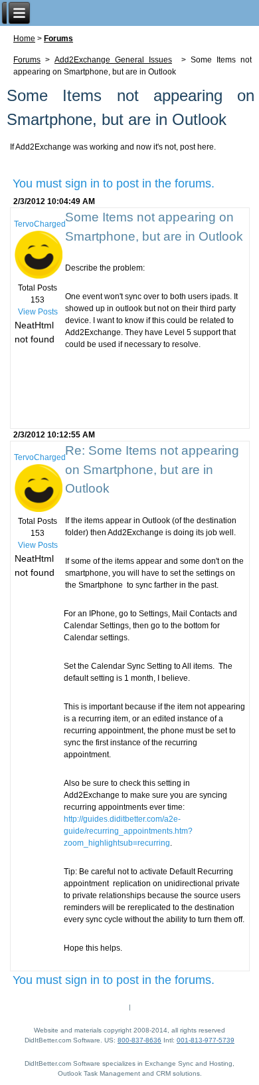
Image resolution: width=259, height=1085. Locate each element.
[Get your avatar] (38, 276)
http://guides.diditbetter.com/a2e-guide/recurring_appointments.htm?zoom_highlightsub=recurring (128, 831)
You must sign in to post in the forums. (114, 183)
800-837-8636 (139, 1040)
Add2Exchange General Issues (113, 59)
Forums (58, 38)
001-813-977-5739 (205, 1040)
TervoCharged (40, 224)
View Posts (38, 311)
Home (24, 38)
